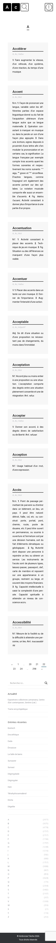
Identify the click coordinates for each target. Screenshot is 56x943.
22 (44, 664)
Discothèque (13, 735)
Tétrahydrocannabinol (17, 793)
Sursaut (11, 767)
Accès (16, 490)
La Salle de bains (15, 754)
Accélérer (19, 49)
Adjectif (21, 327)
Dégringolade (13, 774)
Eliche (10, 800)
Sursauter (12, 761)
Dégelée (11, 807)
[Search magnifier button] (46, 683)
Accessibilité (21, 622)
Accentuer (19, 279)
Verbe (20, 54)
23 (14, 668)
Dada (10, 741)
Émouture (12, 748)
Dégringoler (13, 780)
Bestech (11, 728)
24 (21, 668)
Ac (16, 54)
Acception (19, 454)
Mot (20, 97)
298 (34, 668)
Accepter (19, 415)
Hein (10, 787)
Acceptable (20, 322)
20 (30, 664)
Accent (17, 92)
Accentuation (21, 228)
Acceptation (21, 365)
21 (37, 664)
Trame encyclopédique (18, 709)
